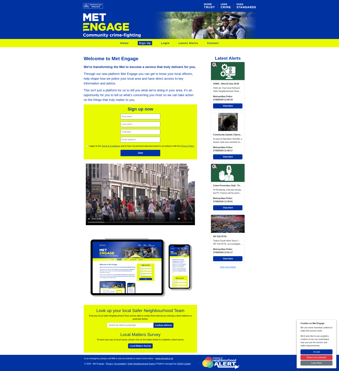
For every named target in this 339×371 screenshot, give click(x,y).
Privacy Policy (187, 146)
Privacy (109, 364)
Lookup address (163, 325)
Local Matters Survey (140, 346)
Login (165, 43)
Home (124, 43)
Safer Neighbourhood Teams (141, 364)
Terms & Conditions (111, 146)
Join (140, 152)
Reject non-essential (316, 357)
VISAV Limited (184, 364)
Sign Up (145, 43)
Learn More (316, 363)
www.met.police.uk (164, 358)
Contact (213, 43)
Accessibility (120, 364)
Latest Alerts (188, 43)
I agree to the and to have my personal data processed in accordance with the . (142, 146)
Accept (316, 352)
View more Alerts (228, 267)
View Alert (228, 106)
